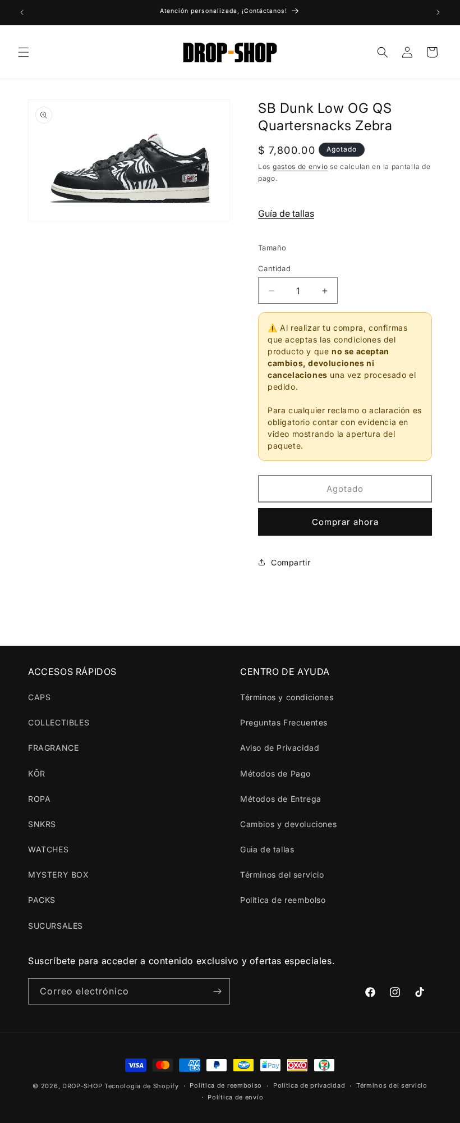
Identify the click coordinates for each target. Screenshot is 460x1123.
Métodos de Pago (275, 773)
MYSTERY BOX (58, 874)
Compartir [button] (290, 562)
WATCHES (48, 849)
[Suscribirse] (217, 991)
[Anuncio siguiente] (438, 12)
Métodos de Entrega (280, 799)
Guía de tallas (286, 213)
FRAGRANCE (53, 747)
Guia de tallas (267, 849)
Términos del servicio (282, 874)
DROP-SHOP (82, 1086)
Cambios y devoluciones (288, 824)
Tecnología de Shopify (141, 1086)
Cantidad (274, 268)
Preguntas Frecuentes (284, 722)
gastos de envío (300, 166)
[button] (23, 52)
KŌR (36, 773)
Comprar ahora (345, 522)
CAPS (39, 697)
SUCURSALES (55, 925)
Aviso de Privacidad (279, 747)
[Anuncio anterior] (22, 12)
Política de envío (235, 1097)
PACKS (42, 900)
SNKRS (42, 824)
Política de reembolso (283, 900)
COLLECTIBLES (58, 722)
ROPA (39, 799)
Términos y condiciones (286, 697)
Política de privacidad (309, 1085)
